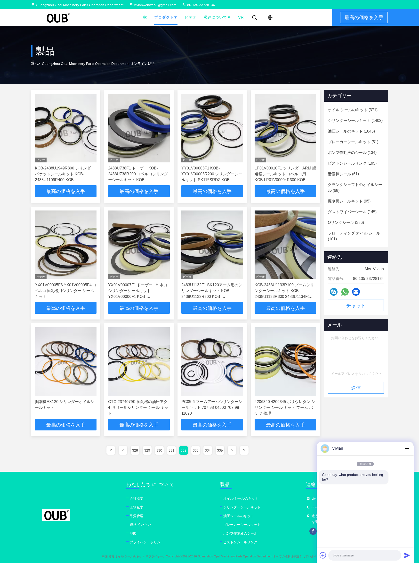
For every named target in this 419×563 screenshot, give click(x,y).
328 (135, 450)
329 (147, 450)
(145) (352, 212)
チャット (356, 305)
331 (171, 450)
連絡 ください (140, 525)
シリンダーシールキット (242, 507)
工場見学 (136, 507)
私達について (215, 17)
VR (241, 17)
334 (208, 450)
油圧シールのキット (238, 516)
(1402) (355, 120)
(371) (353, 110)
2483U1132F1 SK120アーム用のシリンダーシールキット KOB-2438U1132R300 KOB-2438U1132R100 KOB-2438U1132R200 (211, 296)
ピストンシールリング (240, 542)
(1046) (351, 131)
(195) (352, 163)
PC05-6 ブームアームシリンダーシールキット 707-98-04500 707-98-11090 (211, 407)
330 (159, 450)
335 (220, 450)
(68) (355, 188)
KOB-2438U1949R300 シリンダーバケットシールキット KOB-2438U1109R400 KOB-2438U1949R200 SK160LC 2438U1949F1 (65, 179)
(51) (353, 142)
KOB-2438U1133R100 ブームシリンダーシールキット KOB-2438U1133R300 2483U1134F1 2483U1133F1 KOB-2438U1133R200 (284, 296)
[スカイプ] (333, 292)
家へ (34, 64)
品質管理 (136, 516)
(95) (349, 201)
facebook (313, 531)
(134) (352, 153)
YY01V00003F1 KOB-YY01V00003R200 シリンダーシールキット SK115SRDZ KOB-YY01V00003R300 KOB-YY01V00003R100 (211, 179)
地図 (133, 533)
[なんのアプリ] (345, 292)
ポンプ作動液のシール (240, 533)
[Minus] (407, 448)
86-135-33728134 (200, 5)
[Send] (407, 555)
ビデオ (190, 17)
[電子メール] (356, 292)
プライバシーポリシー (147, 542)
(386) (346, 222)
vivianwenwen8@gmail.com (155, 5)
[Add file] (323, 555)
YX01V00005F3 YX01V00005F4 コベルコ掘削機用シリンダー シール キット (66, 291)
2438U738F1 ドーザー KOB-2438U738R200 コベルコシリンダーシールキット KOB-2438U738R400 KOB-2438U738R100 (138, 179)
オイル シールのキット (240, 498)
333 (196, 450)
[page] (110, 450)
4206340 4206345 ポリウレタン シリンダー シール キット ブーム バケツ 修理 (285, 407)
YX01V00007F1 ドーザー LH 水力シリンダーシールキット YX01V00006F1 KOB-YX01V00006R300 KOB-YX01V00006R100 (137, 296)
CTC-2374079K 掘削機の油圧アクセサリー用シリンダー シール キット (138, 407)
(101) (354, 236)
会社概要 (136, 498)
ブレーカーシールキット (242, 525)
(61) (343, 174)
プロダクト (164, 17)
